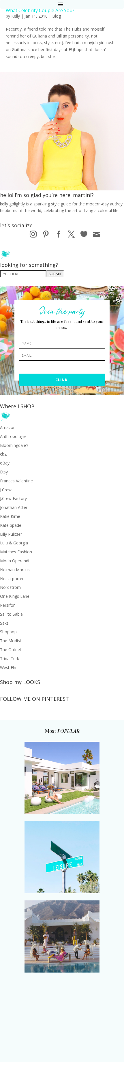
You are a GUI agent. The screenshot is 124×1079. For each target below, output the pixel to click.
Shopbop (8, 631)
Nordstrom (10, 587)
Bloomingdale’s (14, 445)
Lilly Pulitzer (11, 534)
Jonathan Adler (13, 507)
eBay (5, 463)
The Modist (10, 640)
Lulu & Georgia (14, 543)
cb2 (3, 454)
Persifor (7, 605)
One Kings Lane (14, 596)
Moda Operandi (14, 560)
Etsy (4, 472)
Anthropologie (13, 436)
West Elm (9, 667)
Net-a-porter (12, 578)
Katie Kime (10, 516)
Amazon (8, 427)
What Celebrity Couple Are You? (40, 10)
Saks (4, 623)
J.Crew (6, 489)
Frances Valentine (16, 481)
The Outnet (10, 649)
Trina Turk (9, 658)
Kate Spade (10, 525)
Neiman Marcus (15, 569)
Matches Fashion (16, 552)
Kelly (15, 16)
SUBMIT (55, 273)
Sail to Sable (11, 614)
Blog (56, 16)
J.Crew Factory (13, 498)
